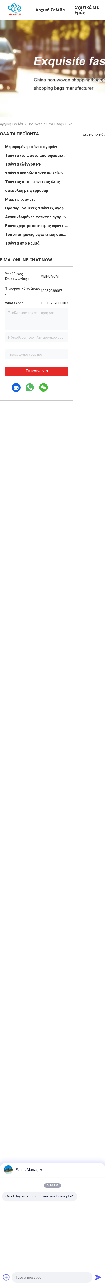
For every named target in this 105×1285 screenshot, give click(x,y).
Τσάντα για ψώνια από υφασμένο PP (36, 155)
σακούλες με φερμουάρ (26, 190)
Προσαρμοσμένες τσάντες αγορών (36, 208)
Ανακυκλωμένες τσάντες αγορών (35, 217)
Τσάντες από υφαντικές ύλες (32, 181)
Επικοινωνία (37, 371)
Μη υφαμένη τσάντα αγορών (31, 146)
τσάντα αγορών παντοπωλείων (34, 173)
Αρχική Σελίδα (11, 124)
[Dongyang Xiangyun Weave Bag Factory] (14, 9)
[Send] (98, 1277)
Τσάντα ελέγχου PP (23, 164)
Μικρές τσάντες (20, 199)
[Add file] (6, 1277)
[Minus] (98, 1170)
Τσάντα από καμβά (22, 243)
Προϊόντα (35, 124)
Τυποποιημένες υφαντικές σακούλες (36, 234)
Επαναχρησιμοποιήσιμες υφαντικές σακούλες (36, 225)
